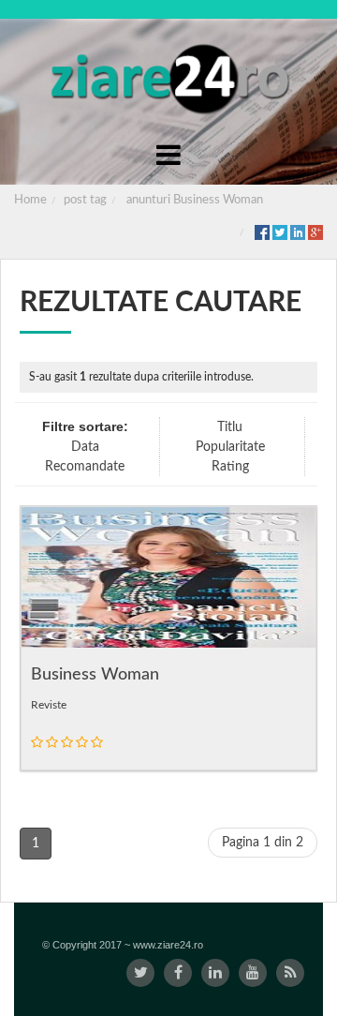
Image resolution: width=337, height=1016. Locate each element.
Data (85, 447)
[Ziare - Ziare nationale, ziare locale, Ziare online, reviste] (168, 76)
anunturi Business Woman (194, 200)
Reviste (48, 704)
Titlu (229, 427)
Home (30, 200)
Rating (230, 466)
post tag (85, 200)
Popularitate (230, 447)
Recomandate (85, 466)
